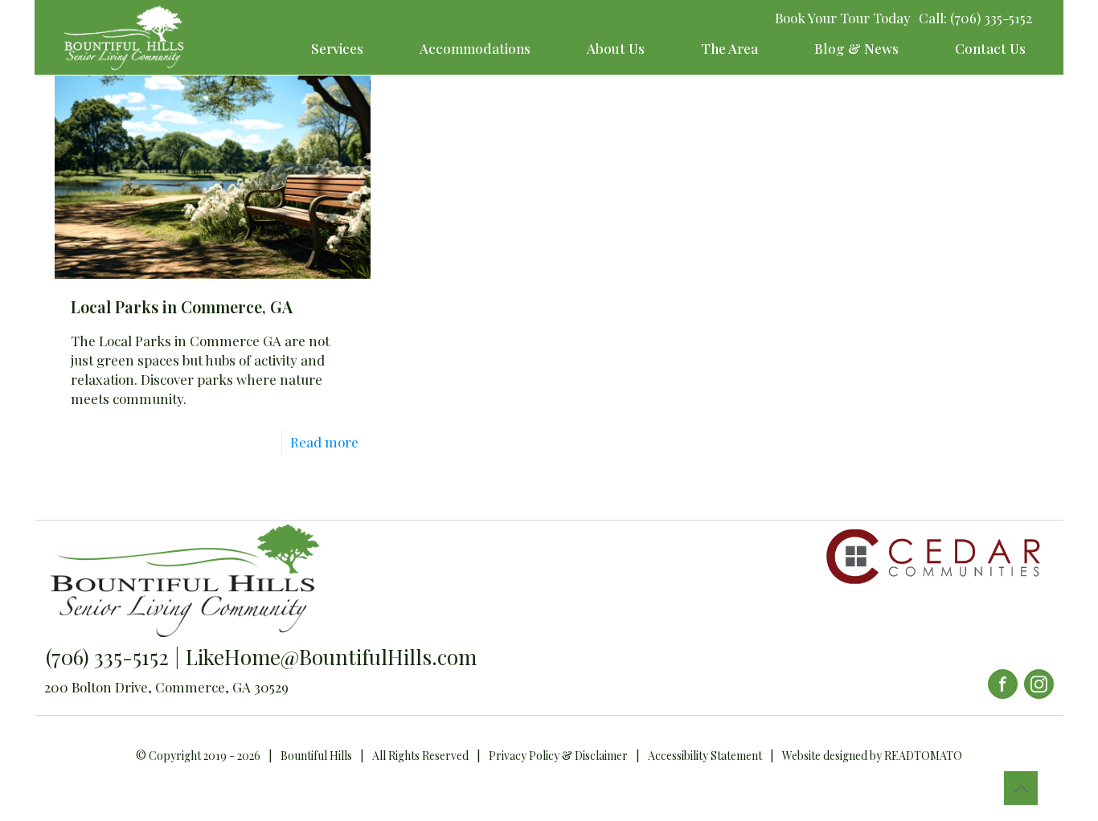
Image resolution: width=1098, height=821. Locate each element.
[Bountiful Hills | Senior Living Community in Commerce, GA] (123, 37)
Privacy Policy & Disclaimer (558, 755)
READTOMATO (923, 755)
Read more (324, 442)
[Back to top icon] (1021, 788)
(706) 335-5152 (107, 657)
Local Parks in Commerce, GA (182, 306)
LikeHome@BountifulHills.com (331, 657)
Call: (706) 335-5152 (975, 18)
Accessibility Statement (705, 755)
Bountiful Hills (316, 755)
